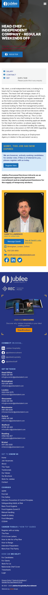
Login (4, 573)
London (5, 390)
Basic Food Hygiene (9, 506)
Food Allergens (7, 518)
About (4, 464)
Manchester (7, 407)
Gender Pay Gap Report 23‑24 (12, 582)
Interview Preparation (10, 546)
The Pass (5, 533)
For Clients (6, 561)
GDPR (4, 491)
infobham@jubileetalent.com (13, 386)
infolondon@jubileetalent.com (13, 394)
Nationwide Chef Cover (11, 567)
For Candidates (7, 557)
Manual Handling (8, 512)
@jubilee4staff (11, 361)
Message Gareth (14, 241)
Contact (5, 482)
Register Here (11, 165)
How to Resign (7, 543)
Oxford (5, 416)
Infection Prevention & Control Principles (17, 500)
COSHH (4, 521)
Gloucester (7, 399)
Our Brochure (7, 476)
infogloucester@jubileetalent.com (15, 377)
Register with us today (10, 530)
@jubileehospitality (13, 357)
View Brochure (24, 330)
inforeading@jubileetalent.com (13, 438)
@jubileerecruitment (14, 353)
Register (13, 54)
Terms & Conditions (19, 580)
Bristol (5, 442)
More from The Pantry (10, 549)
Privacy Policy (6, 580)
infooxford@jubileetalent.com (13, 421)
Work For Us (6, 564)
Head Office (7, 372)
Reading (5, 434)
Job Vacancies (7, 461)
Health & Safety (8, 515)
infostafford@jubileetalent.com (13, 430)
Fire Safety (6, 497)
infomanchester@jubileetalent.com (15, 412)
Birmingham (7, 381)
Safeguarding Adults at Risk (12, 503)
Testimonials (6, 470)
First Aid (5, 494)
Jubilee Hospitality (13, 348)
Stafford (5, 425)
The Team (6, 467)
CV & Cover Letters (9, 536)
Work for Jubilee (8, 479)
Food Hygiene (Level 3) (11, 509)
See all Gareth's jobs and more (33, 241)
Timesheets (6, 570)
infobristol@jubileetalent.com (13, 447)
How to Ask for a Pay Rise (12, 539)
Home (4, 458)
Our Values (6, 473)
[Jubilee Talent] (10, 3)
